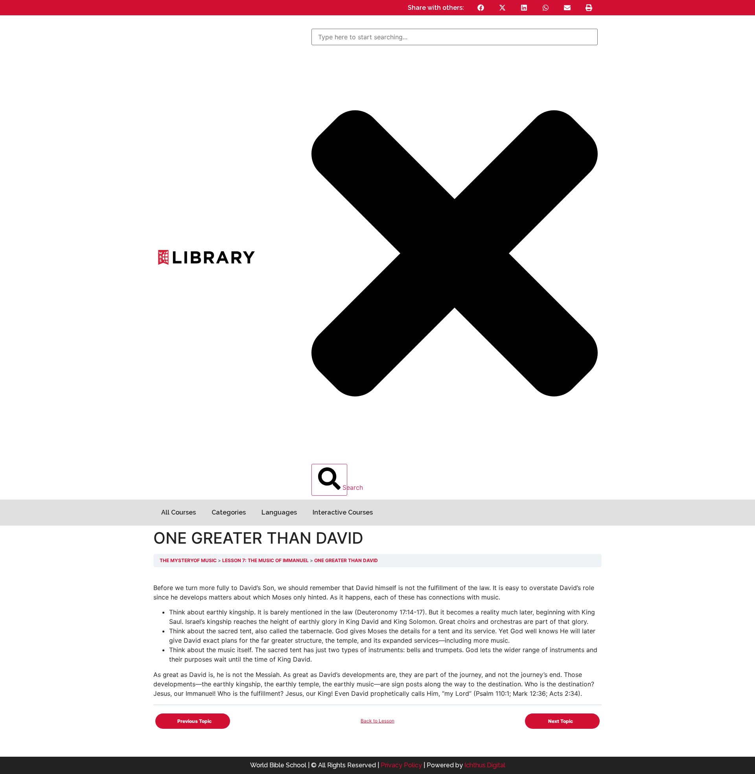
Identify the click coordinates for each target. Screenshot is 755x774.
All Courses (178, 512)
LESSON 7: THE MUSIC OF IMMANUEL (266, 560)
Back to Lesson (377, 721)
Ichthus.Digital (484, 765)
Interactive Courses (343, 512)
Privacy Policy (401, 765)
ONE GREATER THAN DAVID (346, 560)
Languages (279, 512)
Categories (229, 512)
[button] (481, 7)
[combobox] (454, 37)
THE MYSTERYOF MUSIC (189, 560)
